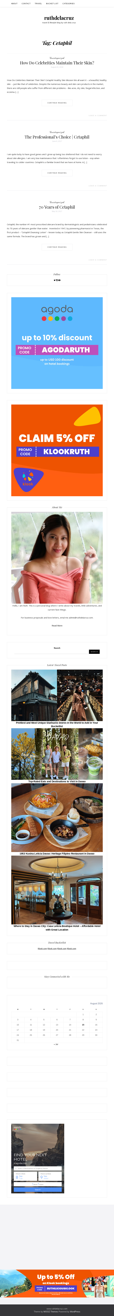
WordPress (75, 1311)
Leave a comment (98, 115)
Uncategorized (57, 57)
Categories (69, 4)
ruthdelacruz (59, 17)
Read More (57, 625)
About (14, 4)
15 (83, 1025)
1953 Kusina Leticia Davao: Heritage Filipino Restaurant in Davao (57, 853)
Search (57, 648)
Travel (38, 4)
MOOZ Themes (51, 1311)
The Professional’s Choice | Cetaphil (57, 137)
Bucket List (52, 4)
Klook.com (42, 948)
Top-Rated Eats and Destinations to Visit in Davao (57, 781)
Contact (26, 4)
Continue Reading (57, 103)
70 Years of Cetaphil (57, 207)
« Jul (56, 1044)
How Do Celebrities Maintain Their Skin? (57, 62)
